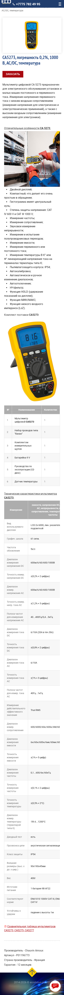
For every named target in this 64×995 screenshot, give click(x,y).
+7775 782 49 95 (28, 4)
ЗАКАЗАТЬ (13, 74)
